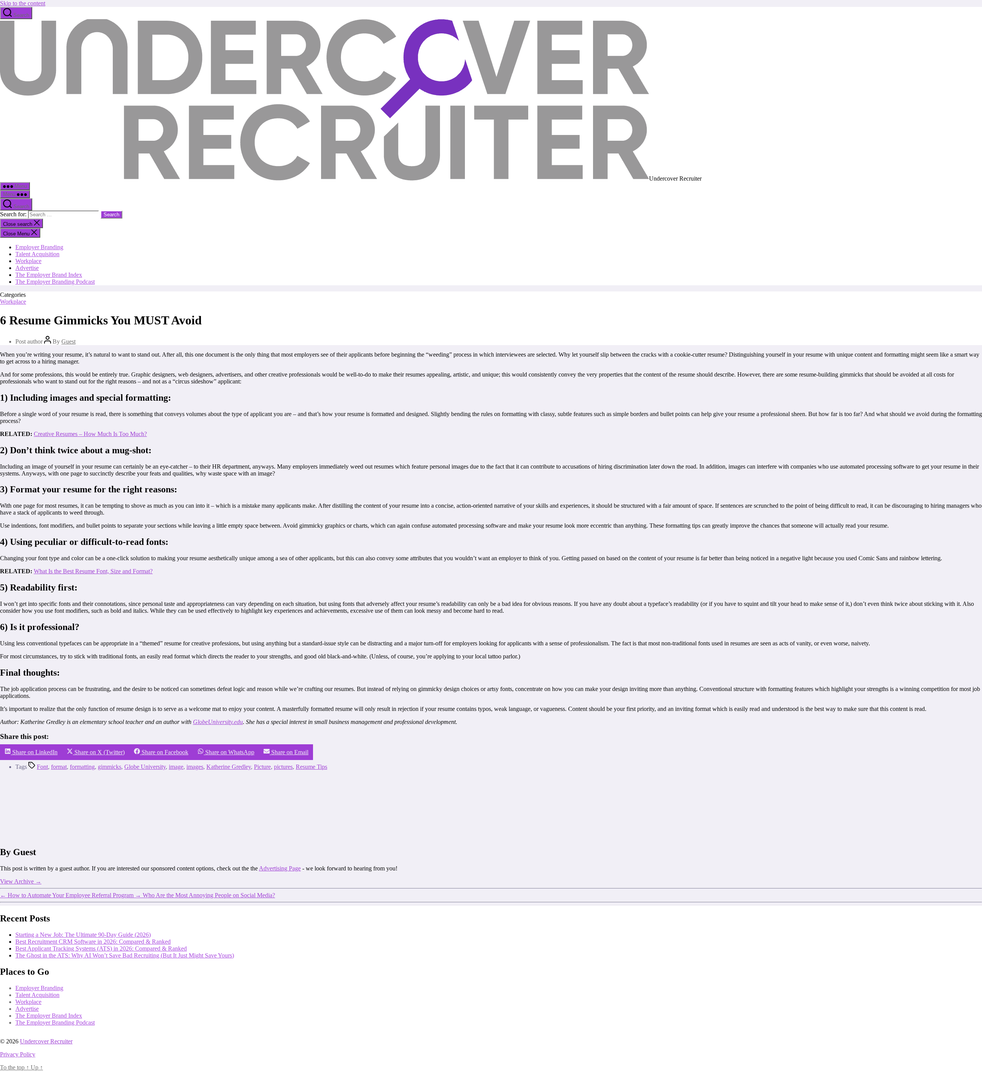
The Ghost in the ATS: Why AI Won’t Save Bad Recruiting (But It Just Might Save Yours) (124, 955)
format (59, 766)
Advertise (27, 268)
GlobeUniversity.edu (218, 722)
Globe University (145, 766)
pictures (283, 766)
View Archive (20, 881)
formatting (82, 766)
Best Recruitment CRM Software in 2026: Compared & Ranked (93, 941)
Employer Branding (39, 247)
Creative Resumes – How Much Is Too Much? (90, 434)
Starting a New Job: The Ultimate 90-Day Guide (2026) (83, 934)
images (194, 766)
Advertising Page (280, 868)
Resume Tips (311, 766)
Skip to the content (22, 3)
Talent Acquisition (37, 254)
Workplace (28, 261)
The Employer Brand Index (48, 274)
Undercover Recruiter (46, 1041)
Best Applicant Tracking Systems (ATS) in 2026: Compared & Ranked (101, 948)
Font (42, 766)
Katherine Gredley (228, 766)
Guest (68, 341)
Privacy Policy (17, 1054)
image (176, 766)
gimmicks (109, 766)
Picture (262, 766)
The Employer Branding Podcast (55, 281)
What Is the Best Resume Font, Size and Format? (93, 571)
